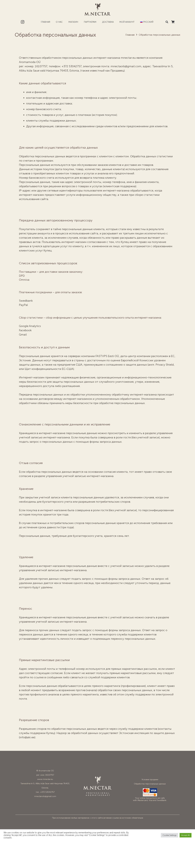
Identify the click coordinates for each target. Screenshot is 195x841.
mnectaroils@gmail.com (45, 796)
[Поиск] (167, 22)
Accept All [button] (185, 835)
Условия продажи (150, 779)
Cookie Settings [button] (169, 835)
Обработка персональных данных (150, 784)
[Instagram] (22, 22)
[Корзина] (173, 22)
